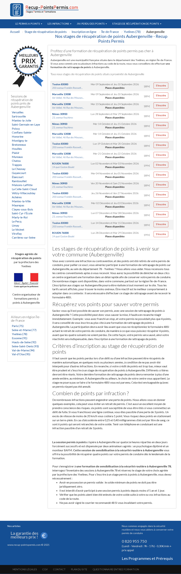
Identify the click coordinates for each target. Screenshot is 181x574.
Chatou (16, 160)
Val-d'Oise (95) (21, 354)
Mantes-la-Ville (21, 201)
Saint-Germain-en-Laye (26, 124)
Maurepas (18, 205)
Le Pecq (16, 221)
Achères (17, 197)
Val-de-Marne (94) (23, 350)
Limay (15, 225)
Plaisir (15, 152)
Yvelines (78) (19, 334)
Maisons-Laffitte (22, 185)
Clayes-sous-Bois (22, 209)
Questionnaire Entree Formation (116, 569)
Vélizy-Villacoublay (23, 193)
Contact (59, 569)
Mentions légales (25, 569)
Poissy (16, 128)
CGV (45, 569)
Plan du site (79, 569)
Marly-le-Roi (20, 217)
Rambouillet (19, 181)
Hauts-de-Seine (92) (24, 342)
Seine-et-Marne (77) (24, 330)
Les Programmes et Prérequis (147, 558)
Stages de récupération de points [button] (136, 23)
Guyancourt (19, 173)
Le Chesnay (18, 168)
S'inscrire (161, 85)
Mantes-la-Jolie (21, 120)
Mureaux (17, 156)
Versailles (18, 112)
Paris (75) (18, 325)
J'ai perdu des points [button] (91, 23)
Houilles (17, 148)
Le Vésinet (18, 229)
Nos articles (14, 525)
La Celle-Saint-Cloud (24, 189)
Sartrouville (19, 116)
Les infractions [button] (59, 23)
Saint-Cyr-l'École (22, 213)
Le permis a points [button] (27, 23)
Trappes (17, 164)
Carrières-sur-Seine (23, 237)
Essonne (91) (19, 338)
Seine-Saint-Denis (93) (25, 346)
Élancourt (18, 177)
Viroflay (17, 233)
